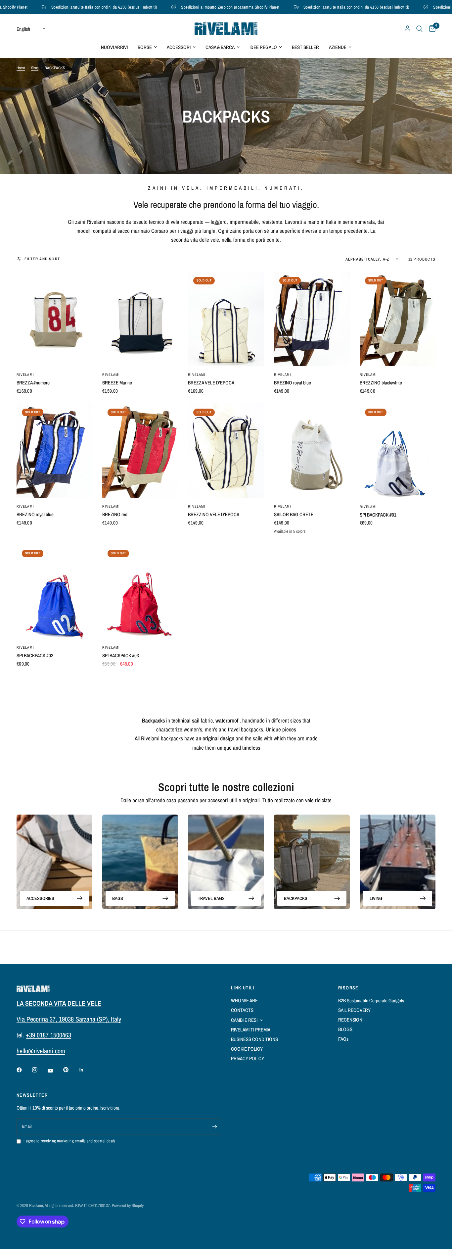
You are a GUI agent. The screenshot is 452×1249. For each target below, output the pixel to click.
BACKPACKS (295, 898)
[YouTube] (55, 1070)
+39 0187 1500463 (48, 1034)
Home (21, 68)
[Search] (419, 28)
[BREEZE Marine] (140, 319)
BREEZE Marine (117, 382)
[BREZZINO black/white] (397, 319)
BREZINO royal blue (292, 382)
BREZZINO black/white (381, 382)
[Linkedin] (86, 1070)
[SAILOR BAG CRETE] (312, 450)
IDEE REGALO (263, 47)
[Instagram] (39, 1070)
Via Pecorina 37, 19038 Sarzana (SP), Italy (69, 1019)
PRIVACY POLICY (247, 1058)
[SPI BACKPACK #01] (397, 450)
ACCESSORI (179, 47)
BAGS (117, 898)
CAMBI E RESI (244, 1020)
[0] (430, 28)
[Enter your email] (214, 1126)
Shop (34, 68)
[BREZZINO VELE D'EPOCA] (226, 450)
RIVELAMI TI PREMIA (250, 1029)
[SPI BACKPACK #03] (140, 591)
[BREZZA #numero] (54, 319)
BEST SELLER (305, 47)
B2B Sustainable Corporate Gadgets (371, 1000)
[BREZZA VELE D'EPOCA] (226, 319)
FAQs (343, 1038)
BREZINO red (114, 514)
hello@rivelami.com (41, 1050)
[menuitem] (114, 47)
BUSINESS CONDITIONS (254, 1039)
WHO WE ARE (244, 1000)
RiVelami (25, 374)
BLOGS (345, 1029)
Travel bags (211, 898)
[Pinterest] (70, 1069)
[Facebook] (24, 1070)
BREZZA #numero (33, 382)
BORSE (145, 47)
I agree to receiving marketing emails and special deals (69, 1141)
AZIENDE (337, 47)
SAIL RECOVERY (354, 1010)
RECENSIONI (350, 1019)
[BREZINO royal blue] (312, 319)
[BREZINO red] (140, 450)
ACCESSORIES (40, 898)
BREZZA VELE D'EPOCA (211, 382)
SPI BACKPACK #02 (35, 655)
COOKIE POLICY (247, 1048)
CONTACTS (242, 1010)
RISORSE (348, 987)
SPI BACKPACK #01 (378, 514)
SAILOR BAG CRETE (293, 514)
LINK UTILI (242, 987)
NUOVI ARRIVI (114, 47)
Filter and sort (42, 259)
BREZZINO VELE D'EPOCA (213, 514)
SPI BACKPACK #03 (120, 655)
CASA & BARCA (220, 47)
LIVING (376, 898)
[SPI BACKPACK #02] (54, 591)
